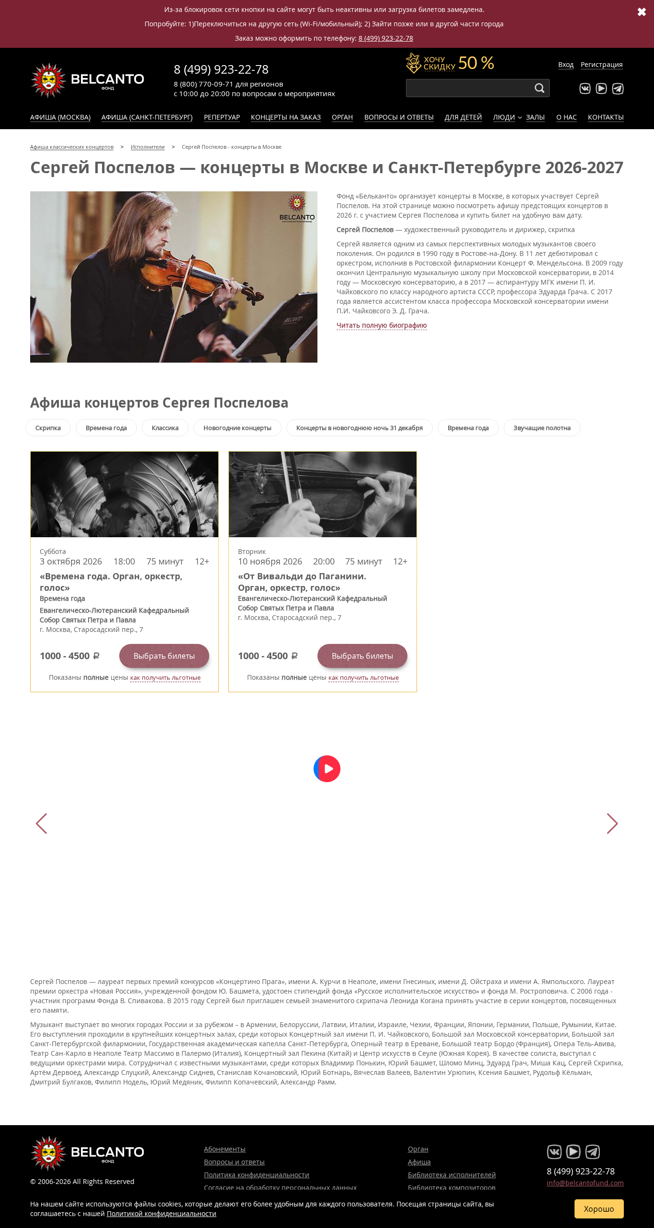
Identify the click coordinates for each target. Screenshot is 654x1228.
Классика (165, 427)
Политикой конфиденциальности (161, 1213)
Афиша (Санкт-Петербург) (146, 117)
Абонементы (225, 1148)
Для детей (463, 117)
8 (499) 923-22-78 (386, 38)
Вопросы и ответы (399, 117)
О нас (566, 117)
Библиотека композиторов (452, 1187)
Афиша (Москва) (60, 117)
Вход (566, 64)
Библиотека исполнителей (452, 1174)
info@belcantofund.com (585, 1182)
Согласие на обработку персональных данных (280, 1187)
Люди (504, 117)
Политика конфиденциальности (256, 1174)
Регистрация (602, 64)
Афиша (419, 1161)
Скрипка (48, 427)
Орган (342, 117)
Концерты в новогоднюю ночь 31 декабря (359, 427)
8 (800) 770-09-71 (204, 84)
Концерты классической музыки (87, 80)
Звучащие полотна (542, 427)
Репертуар (222, 117)
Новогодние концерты (237, 427)
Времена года (106, 427)
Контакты (606, 117)
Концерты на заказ (286, 117)
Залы (535, 117)
